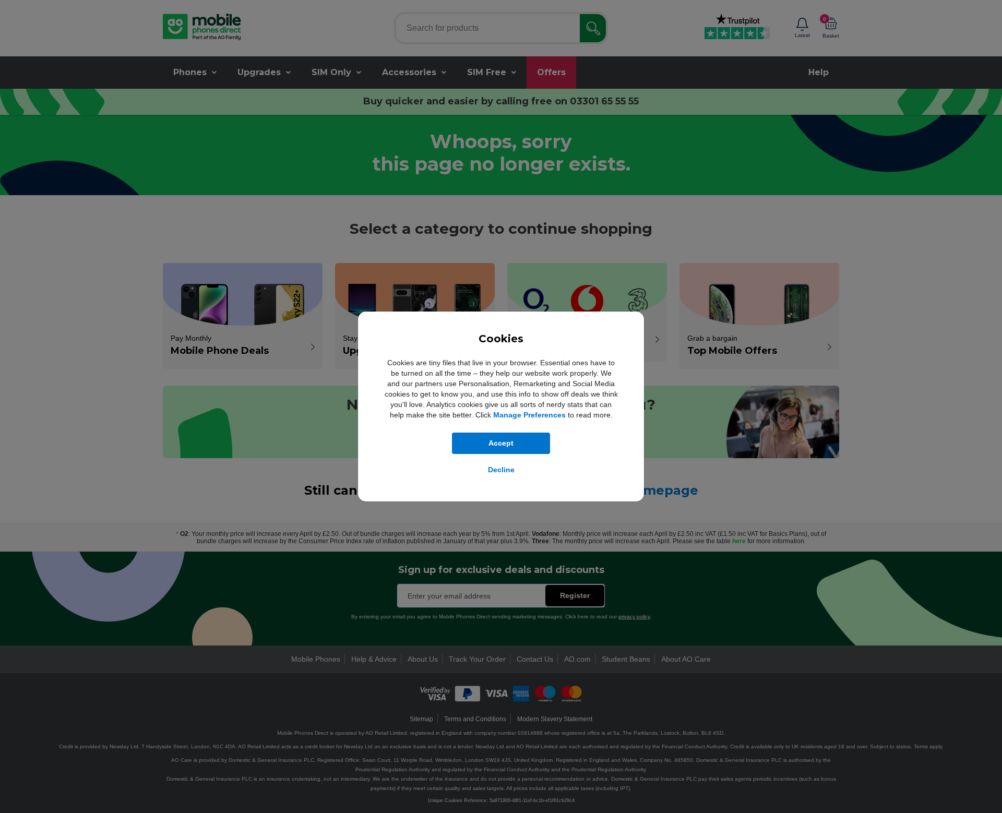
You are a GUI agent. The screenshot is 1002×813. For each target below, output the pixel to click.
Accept (501, 443)
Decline (501, 469)
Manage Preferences (529, 415)
